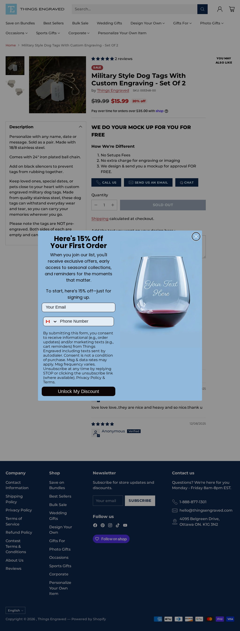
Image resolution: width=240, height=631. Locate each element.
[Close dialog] (196, 236)
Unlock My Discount (78, 391)
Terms (49, 382)
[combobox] (50, 321)
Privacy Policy (88, 377)
